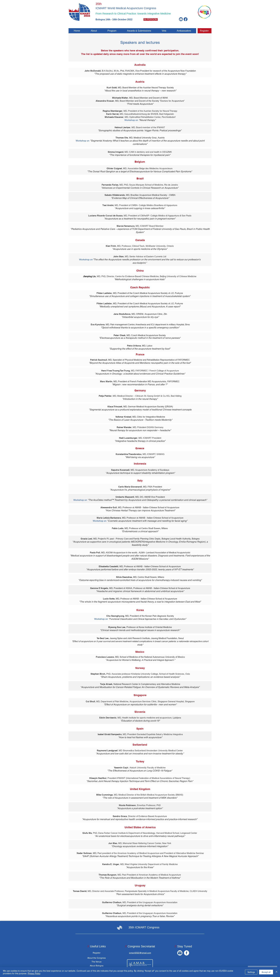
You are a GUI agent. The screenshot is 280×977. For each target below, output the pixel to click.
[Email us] (181, 19)
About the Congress (96, 958)
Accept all (266, 972)
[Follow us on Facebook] (186, 19)
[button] (93, 30)
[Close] (276, 972)
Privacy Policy (34, 973)
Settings (251, 972)
